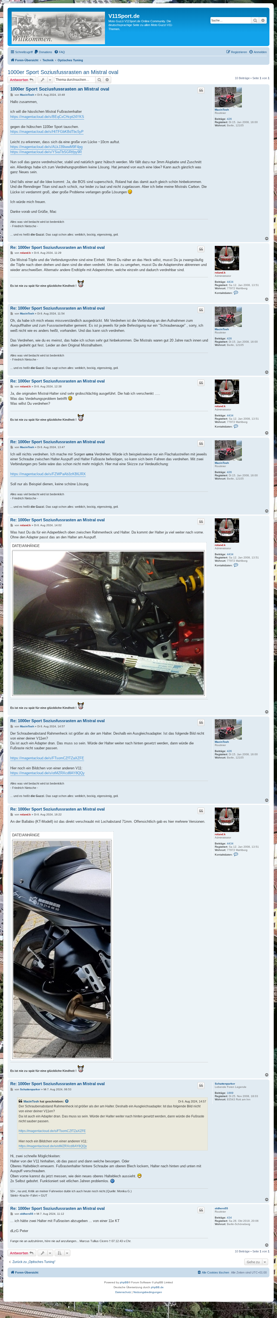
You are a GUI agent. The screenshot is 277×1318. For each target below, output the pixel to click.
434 (229, 1217)
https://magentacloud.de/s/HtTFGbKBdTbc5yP (47, 132)
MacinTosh (222, 109)
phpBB (124, 1282)
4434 (230, 281)
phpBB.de (157, 1287)
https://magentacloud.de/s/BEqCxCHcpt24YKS (47, 117)
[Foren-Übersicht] (58, 27)
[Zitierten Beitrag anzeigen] (67, 1101)
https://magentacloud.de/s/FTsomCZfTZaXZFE (47, 758)
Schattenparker (225, 1083)
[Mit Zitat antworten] (201, 90)
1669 (230, 1092)
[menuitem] (43, 52)
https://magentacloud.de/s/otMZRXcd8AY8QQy (47, 773)
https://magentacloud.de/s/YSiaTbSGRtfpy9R (46, 152)
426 (229, 118)
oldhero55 (221, 1208)
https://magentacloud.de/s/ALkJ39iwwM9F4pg (46, 147)
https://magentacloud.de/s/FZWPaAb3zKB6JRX (48, 474)
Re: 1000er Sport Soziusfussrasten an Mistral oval (57, 247)
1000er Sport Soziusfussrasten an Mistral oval (63, 72)
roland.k (220, 272)
